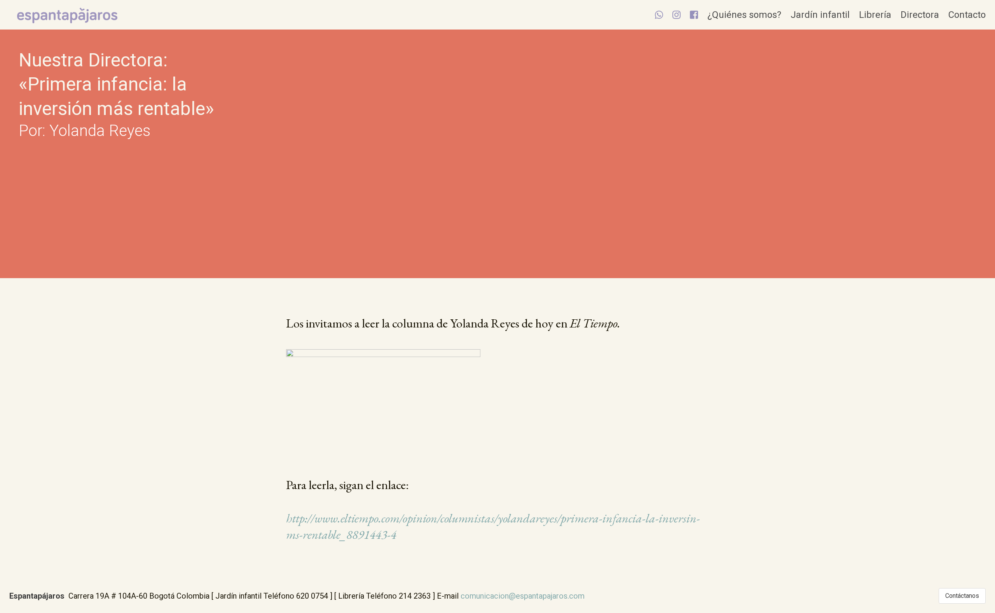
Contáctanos (962, 595)
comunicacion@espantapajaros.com (523, 596)
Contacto (967, 14)
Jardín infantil (820, 14)
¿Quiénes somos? (744, 14)
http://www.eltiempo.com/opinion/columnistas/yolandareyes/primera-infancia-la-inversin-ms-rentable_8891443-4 (493, 526)
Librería (875, 14)
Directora (920, 14)
